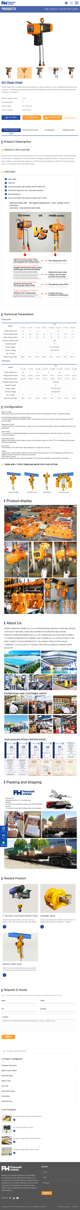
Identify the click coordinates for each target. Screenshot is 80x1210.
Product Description (11, 130)
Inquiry (11, 134)
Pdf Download (54, 117)
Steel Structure (7, 1101)
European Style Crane (9, 1065)
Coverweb (74, 1207)
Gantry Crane (6, 1081)
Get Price (13, 117)
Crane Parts (6, 1096)
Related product (69, 130)
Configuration (50, 130)
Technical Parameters (30, 130)
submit (47, 1193)
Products (54, 9)
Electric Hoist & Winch (69, 9)
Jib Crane (5, 1086)
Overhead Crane (7, 1076)
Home (46, 9)
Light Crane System (8, 1091)
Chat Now (33, 117)
